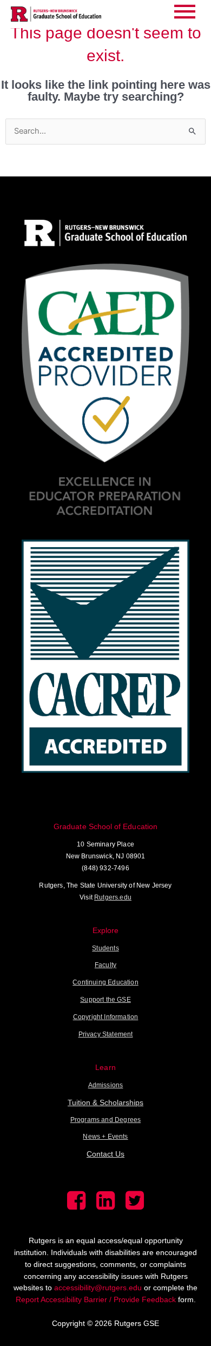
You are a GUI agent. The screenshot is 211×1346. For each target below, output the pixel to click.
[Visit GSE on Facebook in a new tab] (76, 1207)
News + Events (105, 1136)
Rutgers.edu (112, 897)
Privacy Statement (105, 1034)
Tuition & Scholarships (105, 1102)
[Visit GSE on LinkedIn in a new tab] (105, 1207)
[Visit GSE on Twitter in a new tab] (134, 1207)
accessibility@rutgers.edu (98, 1287)
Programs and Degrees (105, 1120)
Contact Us (105, 1154)
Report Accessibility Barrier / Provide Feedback (96, 1299)
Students (105, 948)
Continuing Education (105, 982)
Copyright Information (106, 1017)
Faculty (105, 965)
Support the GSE (105, 999)
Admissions (105, 1085)
